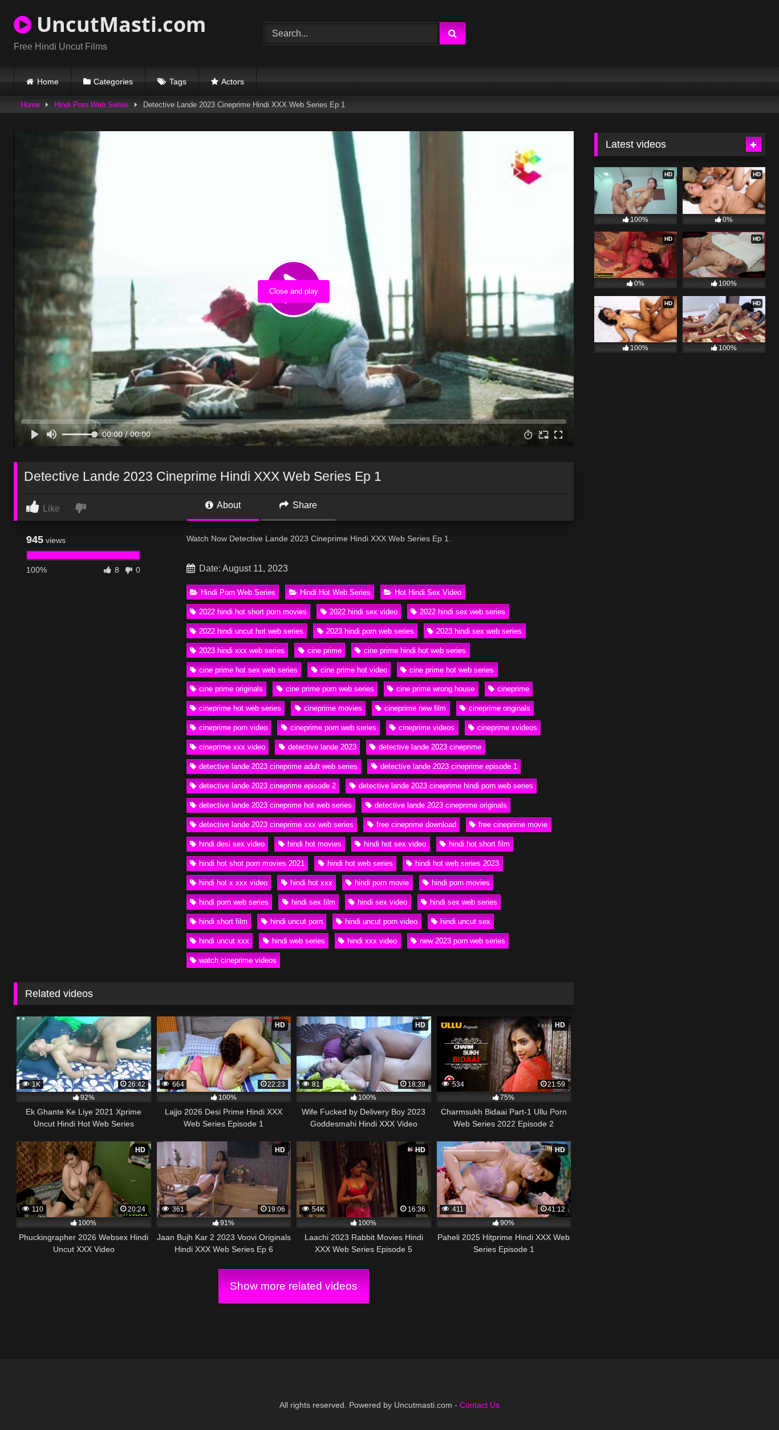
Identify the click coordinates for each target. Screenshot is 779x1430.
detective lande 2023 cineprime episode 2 (267, 785)
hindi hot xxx (311, 882)
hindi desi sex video (232, 844)
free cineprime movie (512, 824)
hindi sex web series (463, 902)
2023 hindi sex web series (479, 631)
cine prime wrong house (435, 688)
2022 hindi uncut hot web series (251, 631)
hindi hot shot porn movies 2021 (252, 863)
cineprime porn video (233, 727)
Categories (113, 81)
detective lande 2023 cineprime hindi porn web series (446, 785)
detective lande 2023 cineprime (430, 747)
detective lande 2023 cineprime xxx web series (276, 824)
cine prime (324, 650)
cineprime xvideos (507, 727)
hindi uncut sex (465, 921)
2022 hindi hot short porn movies (253, 611)
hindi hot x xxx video (233, 882)
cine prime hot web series (451, 670)
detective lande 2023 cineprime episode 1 (448, 766)
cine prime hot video (353, 670)
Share (303, 505)
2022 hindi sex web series (462, 611)
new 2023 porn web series (462, 941)
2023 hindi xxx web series (242, 650)
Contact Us (480, 1404)
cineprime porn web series (333, 727)
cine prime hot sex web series (248, 670)
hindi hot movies (314, 844)
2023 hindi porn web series (370, 631)
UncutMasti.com (118, 24)
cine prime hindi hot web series (415, 650)
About (228, 505)
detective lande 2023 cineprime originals (441, 805)
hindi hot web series (360, 863)
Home (48, 81)
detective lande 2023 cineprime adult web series (278, 766)
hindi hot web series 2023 (457, 863)
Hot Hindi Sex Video (428, 592)
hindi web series (298, 941)
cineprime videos (427, 727)
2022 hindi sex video (363, 611)
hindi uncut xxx (224, 941)
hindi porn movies (461, 882)
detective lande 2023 (322, 747)
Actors (232, 81)
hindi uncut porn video (381, 921)
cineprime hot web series (240, 708)
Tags (177, 81)
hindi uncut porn (296, 921)
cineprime (513, 688)
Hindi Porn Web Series (91, 104)
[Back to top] (743, 1396)
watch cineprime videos (238, 960)
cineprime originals (499, 708)
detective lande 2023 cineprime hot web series (275, 805)
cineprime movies (333, 708)
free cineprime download (416, 824)
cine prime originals (231, 688)
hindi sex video (382, 902)
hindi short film (223, 921)
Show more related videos (294, 1286)
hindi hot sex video (395, 844)
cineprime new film (415, 708)
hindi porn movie (382, 882)
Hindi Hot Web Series (335, 592)
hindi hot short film (479, 844)
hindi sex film (313, 902)
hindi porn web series (234, 902)
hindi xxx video (372, 941)
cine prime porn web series (330, 688)
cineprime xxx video (232, 747)
